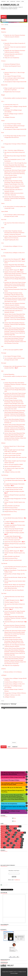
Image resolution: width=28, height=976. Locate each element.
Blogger (3, 94)
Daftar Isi (18, 1)
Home (2, 24)
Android (3, 69)
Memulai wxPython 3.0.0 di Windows (13, 672)
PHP (2, 346)
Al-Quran (3, 61)
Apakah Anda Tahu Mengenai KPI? (12, 259)
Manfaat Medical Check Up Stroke (12, 637)
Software (3, 443)
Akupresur (3, 32)
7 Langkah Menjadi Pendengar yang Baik (14, 491)
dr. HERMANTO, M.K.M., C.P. (10, 5)
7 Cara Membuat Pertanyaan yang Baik (13, 487)
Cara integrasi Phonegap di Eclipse (12, 76)
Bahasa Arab (4, 84)
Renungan (3, 363)
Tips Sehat (3, 593)
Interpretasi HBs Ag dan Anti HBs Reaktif (13, 621)
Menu (4, 16)
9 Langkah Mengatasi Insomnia (11, 600)
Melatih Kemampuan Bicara (10, 507)
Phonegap (3, 353)
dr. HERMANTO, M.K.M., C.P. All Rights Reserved (17, 971)
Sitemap (2, 700)
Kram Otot (3, 219)
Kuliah (2, 227)
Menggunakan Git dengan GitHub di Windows (15, 143)
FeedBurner (17, 879)
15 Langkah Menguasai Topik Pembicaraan (14, 478)
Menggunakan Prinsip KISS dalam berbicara (14, 509)
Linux (2, 243)
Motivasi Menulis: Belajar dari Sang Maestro (14, 584)
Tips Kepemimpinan (6, 514)
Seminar (3, 379)
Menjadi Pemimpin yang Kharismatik (13, 560)
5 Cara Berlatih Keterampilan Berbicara (13, 480)
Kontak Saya (12, 1)
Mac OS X (3, 249)
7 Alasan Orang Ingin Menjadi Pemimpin (13, 528)
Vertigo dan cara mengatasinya (11, 57)
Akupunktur (4, 40)
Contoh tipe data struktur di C (11, 104)
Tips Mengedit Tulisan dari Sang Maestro (14, 590)
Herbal (2, 147)
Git (2, 140)
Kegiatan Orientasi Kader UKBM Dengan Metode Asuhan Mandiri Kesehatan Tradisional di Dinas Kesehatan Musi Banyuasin (15, 273)
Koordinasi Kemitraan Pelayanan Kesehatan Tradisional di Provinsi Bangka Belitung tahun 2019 (15, 278)
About (8, 1)
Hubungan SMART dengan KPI (11, 269)
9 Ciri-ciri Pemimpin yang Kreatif (12, 539)
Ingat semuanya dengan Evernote (12, 455)
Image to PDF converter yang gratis (12, 453)
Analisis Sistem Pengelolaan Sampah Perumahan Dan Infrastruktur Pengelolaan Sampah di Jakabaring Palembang (14, 232)
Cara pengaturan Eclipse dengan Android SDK (15, 81)
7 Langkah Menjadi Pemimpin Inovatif (13, 489)
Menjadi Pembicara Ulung (10, 511)
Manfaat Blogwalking (9, 374)
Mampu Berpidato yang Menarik (12, 505)
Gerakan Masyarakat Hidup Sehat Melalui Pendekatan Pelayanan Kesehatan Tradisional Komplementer (15, 166)
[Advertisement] (14, 12)
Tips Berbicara (4, 475)
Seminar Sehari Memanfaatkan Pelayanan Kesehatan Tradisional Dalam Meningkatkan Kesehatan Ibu (14, 198)
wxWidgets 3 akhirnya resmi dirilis (12, 472)
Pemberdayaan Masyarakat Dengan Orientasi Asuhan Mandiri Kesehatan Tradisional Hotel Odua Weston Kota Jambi (15, 300)
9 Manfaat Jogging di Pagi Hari (11, 602)
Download (3, 1)
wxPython (3, 668)
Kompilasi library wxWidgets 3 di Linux (13, 246)
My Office (3, 255)
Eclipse (3, 120)
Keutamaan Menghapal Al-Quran (12, 64)
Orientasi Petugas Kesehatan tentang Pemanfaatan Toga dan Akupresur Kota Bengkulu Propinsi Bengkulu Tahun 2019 (14, 182)
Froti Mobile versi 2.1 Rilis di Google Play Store (15, 163)
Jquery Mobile (4, 211)
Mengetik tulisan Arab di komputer (12, 91)
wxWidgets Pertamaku (9, 117)
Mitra (23, 1)
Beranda (14, 742)
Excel (2, 132)
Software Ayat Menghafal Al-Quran (12, 66)
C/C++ (2, 101)
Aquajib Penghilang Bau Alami (11, 239)
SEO (2, 371)
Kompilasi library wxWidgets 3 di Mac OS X (14, 252)
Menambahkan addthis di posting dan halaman (15, 98)
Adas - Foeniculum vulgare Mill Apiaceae (14, 150)
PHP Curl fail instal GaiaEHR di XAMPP (13, 349)
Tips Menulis (4, 563)
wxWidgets (3, 675)
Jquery (2, 203)
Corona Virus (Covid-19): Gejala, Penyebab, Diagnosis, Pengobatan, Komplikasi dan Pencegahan (14, 613)
